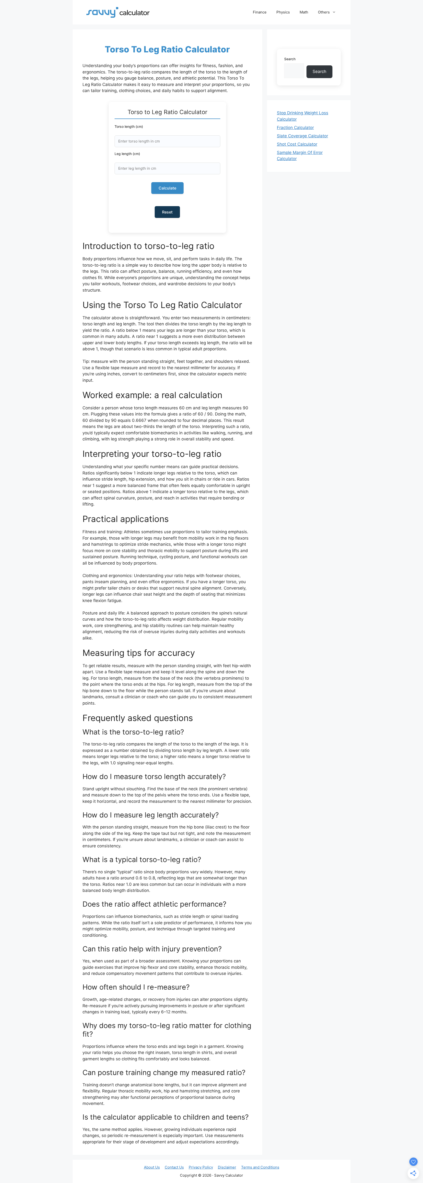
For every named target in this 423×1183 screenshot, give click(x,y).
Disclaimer (227, 1167)
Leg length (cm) (127, 154)
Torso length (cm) (129, 126)
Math (304, 12)
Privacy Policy (201, 1167)
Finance (260, 12)
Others (324, 12)
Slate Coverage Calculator (302, 135)
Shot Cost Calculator (297, 144)
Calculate (167, 188)
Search (289, 59)
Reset (167, 212)
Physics (283, 12)
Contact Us (174, 1167)
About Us (152, 1167)
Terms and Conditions (260, 1167)
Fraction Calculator (295, 127)
